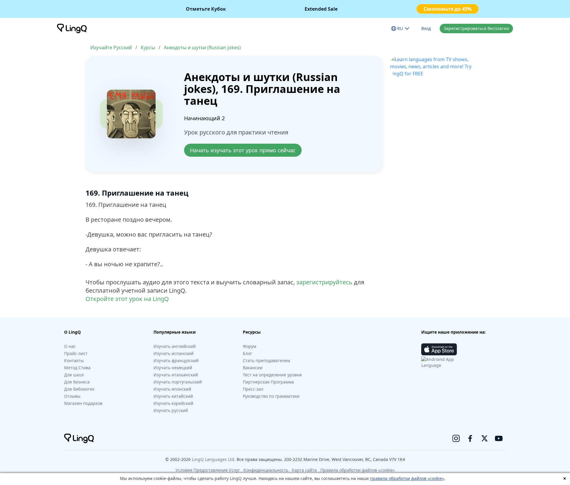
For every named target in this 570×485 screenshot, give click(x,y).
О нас (70, 346)
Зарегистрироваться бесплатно (476, 28)
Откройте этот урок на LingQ (127, 299)
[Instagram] (456, 438)
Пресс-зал (253, 389)
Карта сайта (304, 470)
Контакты (74, 360)
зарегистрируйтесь (324, 282)
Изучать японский (172, 389)
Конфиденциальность (265, 470)
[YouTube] (499, 438)
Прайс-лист (76, 353)
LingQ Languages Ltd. (213, 459)
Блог (247, 353)
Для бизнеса (77, 382)
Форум (249, 346)
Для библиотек (79, 389)
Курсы (148, 47)
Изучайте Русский (111, 47)
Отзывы (72, 396)
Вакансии (252, 367)
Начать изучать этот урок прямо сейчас (243, 150)
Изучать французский (176, 360)
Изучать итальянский (175, 375)
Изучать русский (170, 410)
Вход (426, 28)
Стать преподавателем (266, 360)
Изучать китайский (173, 396)
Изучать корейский (173, 403)
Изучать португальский (177, 382)
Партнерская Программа (268, 382)
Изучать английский (174, 346)
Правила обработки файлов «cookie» (357, 470)
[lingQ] (72, 28)
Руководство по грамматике (271, 396)
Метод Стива (77, 367)
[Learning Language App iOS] (439, 349)
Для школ (74, 375)
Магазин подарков (83, 403)
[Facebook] (470, 438)
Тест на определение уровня (272, 375)
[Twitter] (484, 438)
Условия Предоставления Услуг (207, 470)
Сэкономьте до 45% (447, 9)
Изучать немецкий (172, 367)
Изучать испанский (173, 353)
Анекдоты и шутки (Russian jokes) (202, 47)
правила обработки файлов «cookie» (407, 478)
